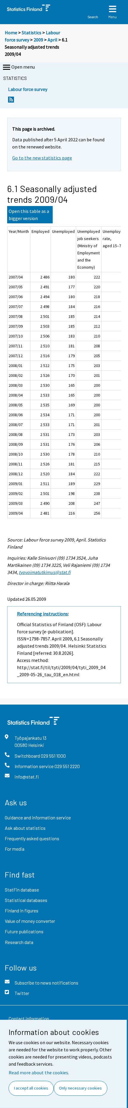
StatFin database (22, 889)
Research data (19, 942)
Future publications (24, 931)
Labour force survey (27, 89)
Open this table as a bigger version (29, 214)
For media (14, 849)
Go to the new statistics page (42, 158)
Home (11, 32)
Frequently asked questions (32, 838)
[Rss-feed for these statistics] (11, 101)
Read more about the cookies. (39, 1072)
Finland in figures (21, 910)
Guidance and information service (38, 817)
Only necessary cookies (80, 1088)
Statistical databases (26, 900)
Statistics (31, 32)
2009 (38, 40)
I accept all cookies (31, 1088)
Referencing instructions (42, 614)
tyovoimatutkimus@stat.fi (45, 572)
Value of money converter (30, 921)
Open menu (23, 67)
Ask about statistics (25, 828)
